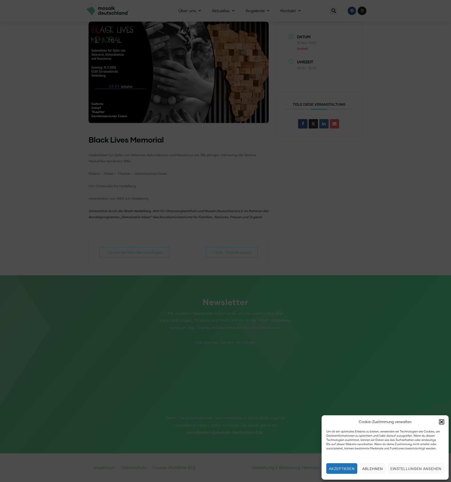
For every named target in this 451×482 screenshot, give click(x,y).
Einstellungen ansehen (415, 468)
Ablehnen (372, 468)
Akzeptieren (342, 468)
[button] (441, 422)
